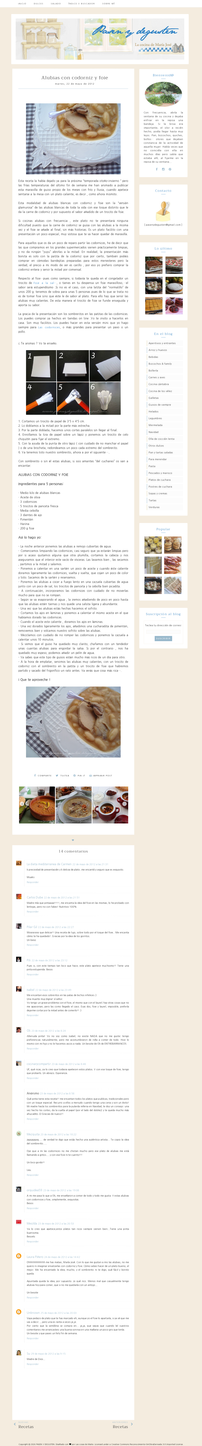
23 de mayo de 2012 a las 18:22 (58, 1134)
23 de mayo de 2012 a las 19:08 (61, 1190)
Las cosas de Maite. (85, 1444)
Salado (56, 4)
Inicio (22, 4)
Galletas (154, 398)
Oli (29, 1030)
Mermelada (156, 425)
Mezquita (33, 1134)
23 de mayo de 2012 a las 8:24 (48, 1031)
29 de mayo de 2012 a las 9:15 (48, 1354)
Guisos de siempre (160, 405)
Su (28, 1353)
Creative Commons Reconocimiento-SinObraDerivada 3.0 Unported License (147, 1444)
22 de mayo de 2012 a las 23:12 (50, 960)
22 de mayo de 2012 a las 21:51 (62, 897)
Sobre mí (108, 4)
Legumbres (155, 418)
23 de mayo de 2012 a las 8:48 (69, 1064)
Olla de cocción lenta (161, 439)
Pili (29, 960)
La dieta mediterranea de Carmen (49, 864)
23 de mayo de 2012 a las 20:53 (56, 1223)
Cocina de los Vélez (160, 391)
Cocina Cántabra (159, 384)
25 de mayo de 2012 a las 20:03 (59, 1313)
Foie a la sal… (45, 283)
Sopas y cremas (158, 493)
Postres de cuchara (160, 486)
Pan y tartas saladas (161, 452)
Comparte (44, 776)
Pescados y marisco (160, 473)
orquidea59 (34, 1190)
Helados (154, 411)
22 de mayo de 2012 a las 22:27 (56, 927)
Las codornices (49, 327)
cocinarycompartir (39, 1064)
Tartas (152, 500)
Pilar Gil (32, 927)
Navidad (154, 432)
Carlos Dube (35, 897)
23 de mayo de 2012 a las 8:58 (57, 1093)
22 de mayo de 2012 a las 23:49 (53, 990)
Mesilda (32, 1223)
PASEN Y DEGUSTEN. (45, 1444)
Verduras (154, 507)
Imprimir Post (102, 776)
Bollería (153, 370)
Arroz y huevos (158, 350)
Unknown (33, 1312)
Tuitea (64, 776)
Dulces (38, 4)
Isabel (30, 989)
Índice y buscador (81, 4)
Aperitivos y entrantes (162, 343)
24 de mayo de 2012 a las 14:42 (62, 1257)
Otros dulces (156, 445)
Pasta (152, 466)
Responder (33, 882)
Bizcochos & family (160, 364)
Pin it (81, 776)
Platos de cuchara (160, 480)
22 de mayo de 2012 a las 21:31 (90, 864)
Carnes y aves (157, 377)
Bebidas (153, 357)
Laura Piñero (35, 1257)
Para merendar (158, 459)
